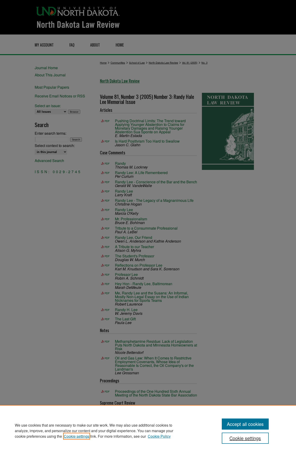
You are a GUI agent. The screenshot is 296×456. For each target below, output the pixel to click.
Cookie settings (76, 436)
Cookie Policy (159, 436)
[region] (148, 430)
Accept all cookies (245, 424)
